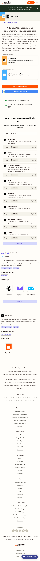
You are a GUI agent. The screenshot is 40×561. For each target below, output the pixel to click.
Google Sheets (20, 438)
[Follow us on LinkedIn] (16, 530)
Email (20, 488)
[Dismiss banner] (37, 8)
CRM (20, 491)
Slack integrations (20, 411)
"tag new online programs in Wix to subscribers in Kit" (20, 385)
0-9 (4, 398)
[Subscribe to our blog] (26, 530)
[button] (20, 91)
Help (17, 268)
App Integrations (18, 539)
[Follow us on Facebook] (13, 530)
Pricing (4, 536)
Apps (2, 253)
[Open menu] (37, 2)
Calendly (20, 461)
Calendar (20, 485)
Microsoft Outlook (20, 467)
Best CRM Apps (20, 512)
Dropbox (20, 435)
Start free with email (20, 86)
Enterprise (35, 536)
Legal (17, 556)
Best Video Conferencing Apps (20, 506)
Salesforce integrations (20, 414)
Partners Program (29, 539)
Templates (9, 539)
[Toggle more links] (20, 388)
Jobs (29, 536)
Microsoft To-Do (20, 464)
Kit (8, 253)
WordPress (20, 444)
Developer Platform (16, 536)
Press (25, 536)
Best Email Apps (20, 509)
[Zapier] (7, 2)
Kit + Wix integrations (10, 23)
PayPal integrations (20, 420)
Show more (20, 426)
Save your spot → (25, 9)
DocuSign (20, 441)
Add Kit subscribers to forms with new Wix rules (20, 379)
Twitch (20, 458)
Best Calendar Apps (20, 518)
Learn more (7, 268)
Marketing (20, 494)
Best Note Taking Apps (20, 515)
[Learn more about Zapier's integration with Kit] (2, 257)
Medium (20, 470)
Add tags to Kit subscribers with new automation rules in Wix (20, 375)
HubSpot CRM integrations (20, 417)
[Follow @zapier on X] (20, 530)
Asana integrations (20, 423)
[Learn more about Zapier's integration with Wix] (2, 315)
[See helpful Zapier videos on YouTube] (23, 530)
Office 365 (20, 447)
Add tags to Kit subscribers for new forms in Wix (20, 382)
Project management (20, 482)
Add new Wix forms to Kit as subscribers (20, 371)
